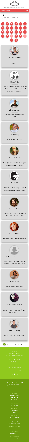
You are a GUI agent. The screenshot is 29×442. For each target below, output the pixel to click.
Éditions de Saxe (14, 417)
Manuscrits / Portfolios (14, 369)
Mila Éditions (14, 399)
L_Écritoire (14, 428)
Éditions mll (14, 390)
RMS (14, 412)
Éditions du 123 (14, 421)
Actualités (14, 351)
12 (21, 344)
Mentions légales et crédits (14, 370)
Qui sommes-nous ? (14, 353)
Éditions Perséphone (14, 423)
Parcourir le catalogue (14, 359)
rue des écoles (14, 405)
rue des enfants (14, 401)
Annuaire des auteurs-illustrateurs (14, 355)
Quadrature (15, 410)
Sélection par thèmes (14, 363)
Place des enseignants (14, 438)
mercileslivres (14, 397)
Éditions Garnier (14, 433)
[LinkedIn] (17, 374)
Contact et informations (14, 367)
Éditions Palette (14, 395)
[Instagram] (11, 374)
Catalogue (6, 11)
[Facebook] (14, 374)
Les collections (14, 361)
